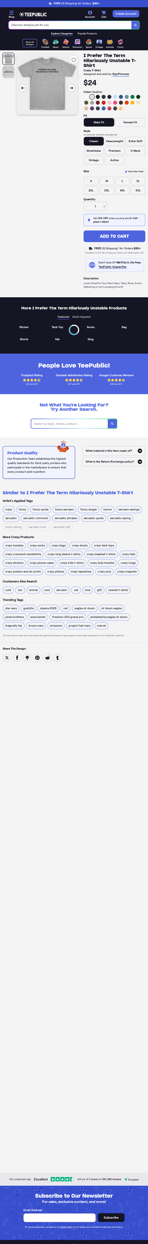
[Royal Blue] (121, 97)
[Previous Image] (22, 88)
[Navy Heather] (98, 108)
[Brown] (121, 103)
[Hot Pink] (115, 103)
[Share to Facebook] (17, 657)
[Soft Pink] (109, 103)
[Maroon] (98, 103)
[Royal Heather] (104, 108)
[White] (86, 97)
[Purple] (92, 108)
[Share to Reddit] (47, 657)
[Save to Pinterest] (37, 657)
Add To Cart (114, 236)
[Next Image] (71, 88)
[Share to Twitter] (7, 657)
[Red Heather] (109, 108)
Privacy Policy (66, 1227)
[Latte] (86, 108)
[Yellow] (132, 103)
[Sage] (92, 103)
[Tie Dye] (121, 108)
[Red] (104, 103)
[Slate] (127, 97)
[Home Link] (33, 14)
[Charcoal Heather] (104, 97)
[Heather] (92, 97)
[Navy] (109, 97)
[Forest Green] (138, 97)
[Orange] (127, 103)
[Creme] (138, 103)
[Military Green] (86, 103)
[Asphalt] (115, 108)
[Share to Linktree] (27, 657)
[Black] (98, 97)
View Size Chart (135, 171)
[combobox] (70, 25)
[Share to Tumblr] (57, 657)
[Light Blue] (115, 97)
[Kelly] (132, 97)
